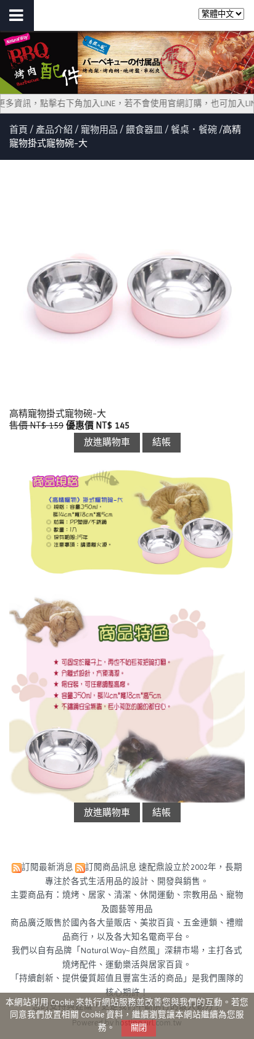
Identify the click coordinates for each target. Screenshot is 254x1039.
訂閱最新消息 (47, 867)
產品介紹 (55, 129)
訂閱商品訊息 (111, 867)
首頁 (18, 129)
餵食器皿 (144, 129)
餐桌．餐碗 (194, 129)
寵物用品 (99, 129)
